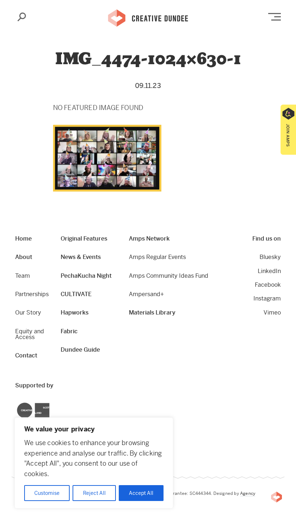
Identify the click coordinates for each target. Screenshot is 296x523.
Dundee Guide (80, 349)
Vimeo (272, 312)
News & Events (81, 257)
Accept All (141, 493)
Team (22, 276)
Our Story (28, 312)
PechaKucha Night (86, 276)
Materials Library (152, 312)
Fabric (69, 331)
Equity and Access (29, 334)
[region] (93, 463)
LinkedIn (269, 271)
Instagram (267, 298)
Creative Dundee (148, 17)
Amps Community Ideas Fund (168, 276)
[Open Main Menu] (274, 17)
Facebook (268, 285)
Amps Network (149, 238)
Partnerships (32, 294)
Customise (47, 493)
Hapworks (74, 312)
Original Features (84, 238)
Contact (26, 355)
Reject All (94, 493)
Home (23, 238)
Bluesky (270, 257)
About (23, 257)
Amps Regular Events (157, 257)
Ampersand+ (146, 294)
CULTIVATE (76, 294)
